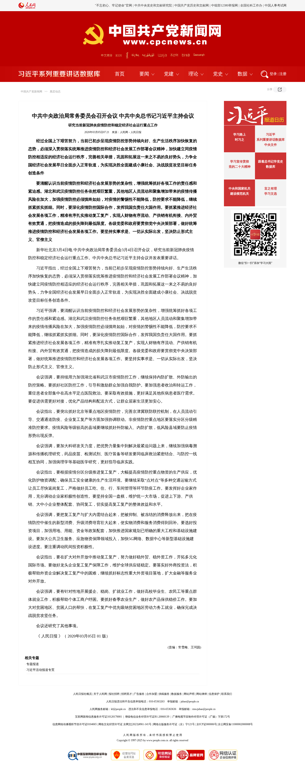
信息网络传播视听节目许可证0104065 (74, 724)
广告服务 (139, 693)
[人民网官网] (27, 7)
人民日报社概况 (82, 693)
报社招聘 (114, 693)
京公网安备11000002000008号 (235, 724)
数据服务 (176, 693)
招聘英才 (126, 693)
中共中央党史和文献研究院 (153, 5)
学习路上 (239, 134)
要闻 (144, 74)
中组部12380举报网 (224, 5)
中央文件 (270, 144)
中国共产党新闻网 (31, 91)
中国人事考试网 (275, 5)
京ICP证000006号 (206, 724)
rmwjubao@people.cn (203, 709)
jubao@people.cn (190, 701)
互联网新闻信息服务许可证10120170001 (98, 716)
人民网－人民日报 (130, 132)
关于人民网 (100, 693)
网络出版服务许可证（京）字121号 (174, 724)
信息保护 (214, 693)
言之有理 (270, 188)
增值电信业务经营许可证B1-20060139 (147, 716)
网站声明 (189, 693)
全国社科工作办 (251, 5)
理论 (193, 74)
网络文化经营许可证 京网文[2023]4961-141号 (124, 724)
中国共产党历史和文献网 (191, 5)
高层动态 (55, 91)
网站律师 (201, 693)
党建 (169, 74)
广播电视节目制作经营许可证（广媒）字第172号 (201, 716)
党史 (218, 74)
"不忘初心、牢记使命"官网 (113, 5)
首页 (120, 74)
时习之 (239, 139)
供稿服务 (164, 693)
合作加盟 (151, 693)
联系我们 (226, 693)
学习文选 (270, 193)
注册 (282, 74)
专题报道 (32, 664)
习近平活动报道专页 (40, 670)
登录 (273, 74)
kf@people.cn (118, 709)
